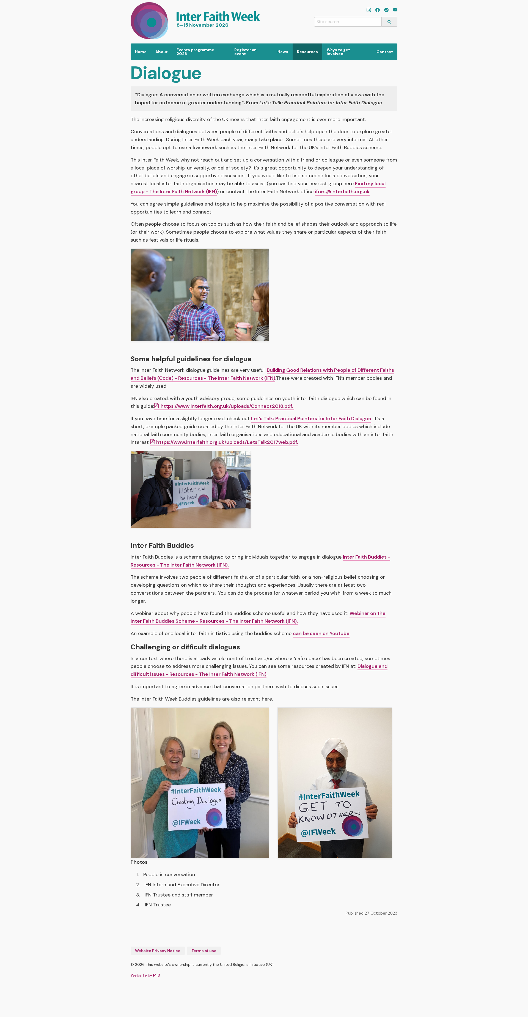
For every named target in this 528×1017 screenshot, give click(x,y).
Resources (307, 51)
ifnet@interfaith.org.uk (342, 191)
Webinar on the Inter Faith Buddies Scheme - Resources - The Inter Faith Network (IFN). (258, 617)
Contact (384, 51)
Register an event (245, 51)
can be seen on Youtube (321, 633)
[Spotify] (386, 10)
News (282, 51)
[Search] (389, 22)
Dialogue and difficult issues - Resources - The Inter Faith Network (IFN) (259, 670)
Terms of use (203, 950)
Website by (145, 975)
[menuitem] (141, 51)
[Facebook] (377, 10)
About (161, 51)
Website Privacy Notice (157, 950)
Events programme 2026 (195, 51)
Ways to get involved (338, 51)
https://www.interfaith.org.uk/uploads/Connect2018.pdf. (227, 406)
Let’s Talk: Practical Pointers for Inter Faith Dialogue (311, 418)
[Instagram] (369, 10)
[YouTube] (395, 10)
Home (141, 51)
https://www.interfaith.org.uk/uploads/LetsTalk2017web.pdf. (227, 442)
